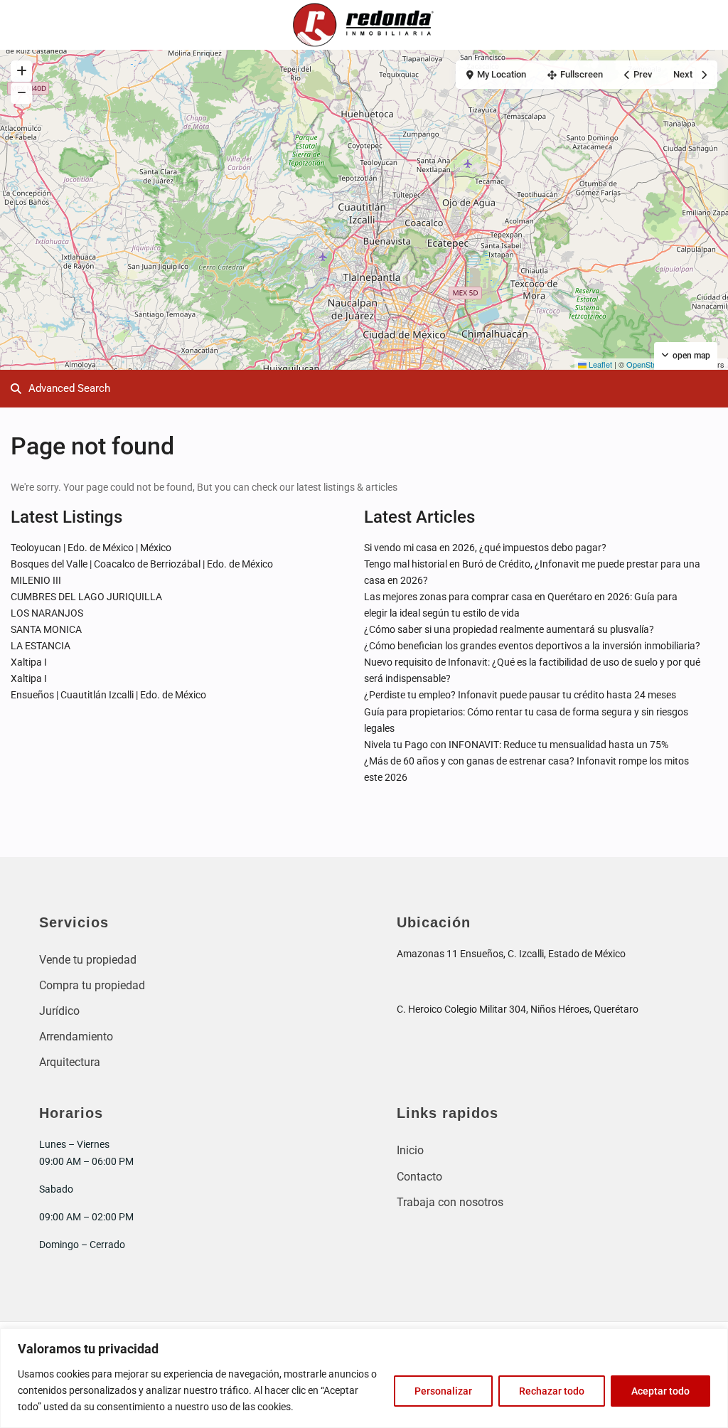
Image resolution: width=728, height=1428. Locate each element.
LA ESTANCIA (40, 645)
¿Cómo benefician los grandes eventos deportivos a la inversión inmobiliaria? (532, 645)
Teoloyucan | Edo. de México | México (91, 547)
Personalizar (443, 1391)
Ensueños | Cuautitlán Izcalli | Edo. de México (108, 694)
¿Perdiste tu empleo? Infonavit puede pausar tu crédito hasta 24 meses (520, 694)
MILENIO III (36, 580)
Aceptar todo (660, 1391)
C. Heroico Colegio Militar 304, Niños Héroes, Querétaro (517, 1009)
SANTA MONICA (46, 629)
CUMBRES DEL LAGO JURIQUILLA (86, 596)
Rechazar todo (551, 1391)
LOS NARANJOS (47, 613)
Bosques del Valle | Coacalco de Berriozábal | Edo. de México (142, 564)
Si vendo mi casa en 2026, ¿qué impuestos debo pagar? (485, 547)
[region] (364, 1378)
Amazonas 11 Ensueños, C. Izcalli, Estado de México (511, 953)
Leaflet (599, 364)
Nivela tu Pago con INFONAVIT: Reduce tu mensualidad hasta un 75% (516, 744)
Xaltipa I (29, 662)
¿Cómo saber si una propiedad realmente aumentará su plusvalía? (509, 629)
